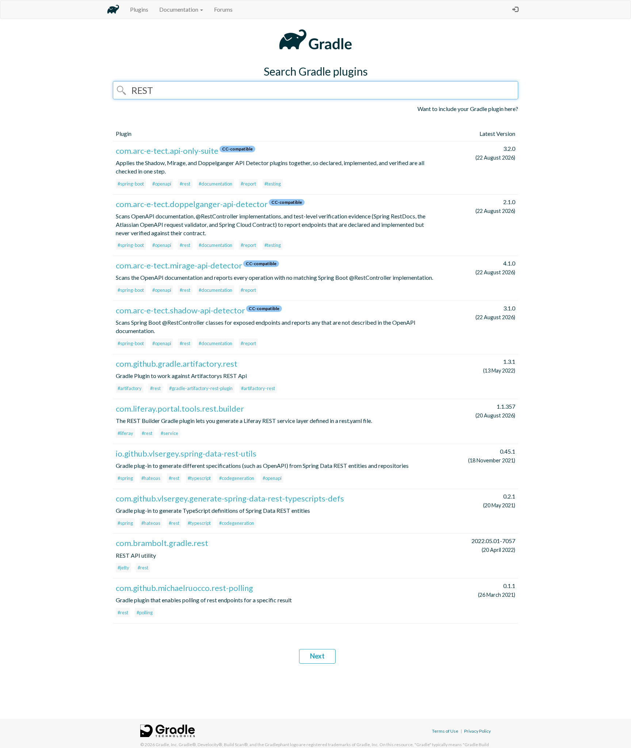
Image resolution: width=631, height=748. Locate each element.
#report (248, 184)
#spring (125, 478)
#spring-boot (131, 184)
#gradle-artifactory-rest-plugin (201, 388)
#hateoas (150, 478)
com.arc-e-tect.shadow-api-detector (180, 310)
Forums (223, 9)
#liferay (125, 433)
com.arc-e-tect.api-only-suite (167, 151)
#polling (145, 612)
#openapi (161, 184)
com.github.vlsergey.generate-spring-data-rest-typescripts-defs (230, 498)
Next (317, 656)
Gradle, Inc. (167, 744)
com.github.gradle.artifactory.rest (176, 364)
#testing (272, 184)
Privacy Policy (477, 731)
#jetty (123, 567)
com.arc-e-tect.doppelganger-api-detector (192, 204)
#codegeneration (236, 478)
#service (169, 433)
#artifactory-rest (258, 388)
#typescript (199, 478)
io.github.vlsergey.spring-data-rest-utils (186, 453)
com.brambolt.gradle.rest (162, 543)
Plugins (139, 9)
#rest (185, 184)
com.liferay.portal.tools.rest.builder (180, 408)
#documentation (215, 184)
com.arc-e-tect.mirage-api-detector (179, 265)
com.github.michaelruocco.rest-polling (184, 588)
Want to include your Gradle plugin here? (467, 108)
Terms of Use (445, 731)
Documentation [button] (179, 9)
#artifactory (130, 388)
